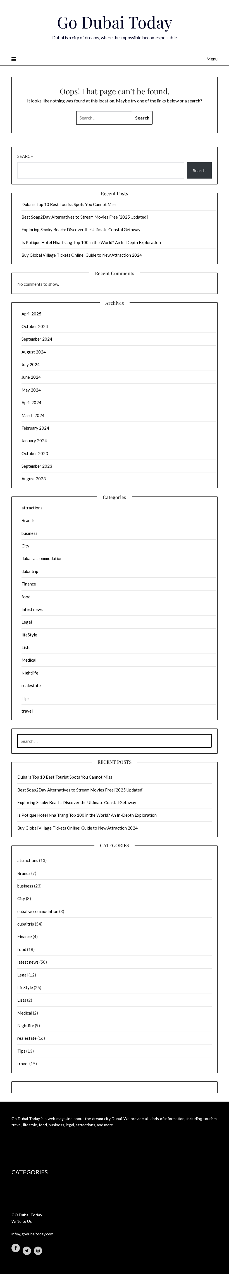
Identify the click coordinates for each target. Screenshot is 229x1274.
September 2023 (37, 466)
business (29, 533)
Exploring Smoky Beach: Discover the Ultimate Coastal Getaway (81, 229)
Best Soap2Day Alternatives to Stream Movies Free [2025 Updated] (85, 216)
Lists (26, 647)
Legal (27, 621)
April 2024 (31, 402)
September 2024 (37, 338)
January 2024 (34, 440)
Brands (28, 520)
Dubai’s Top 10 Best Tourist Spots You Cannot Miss (69, 204)
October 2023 (35, 453)
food (26, 596)
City (25, 545)
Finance (29, 583)
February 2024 (35, 427)
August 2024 (34, 351)
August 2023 (34, 478)
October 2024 (35, 326)
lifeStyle (29, 634)
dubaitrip (30, 571)
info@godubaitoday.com (32, 1233)
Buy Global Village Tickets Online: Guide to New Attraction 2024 (82, 254)
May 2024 (31, 389)
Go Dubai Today (114, 22)
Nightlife (30, 672)
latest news (32, 609)
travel (27, 710)
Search (25, 156)
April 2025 (31, 313)
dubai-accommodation (42, 558)
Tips (26, 698)
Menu (212, 58)
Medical (29, 659)
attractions (32, 507)
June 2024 (31, 377)
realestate (31, 685)
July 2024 (31, 364)
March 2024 (33, 415)
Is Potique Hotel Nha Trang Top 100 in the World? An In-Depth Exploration (91, 242)
